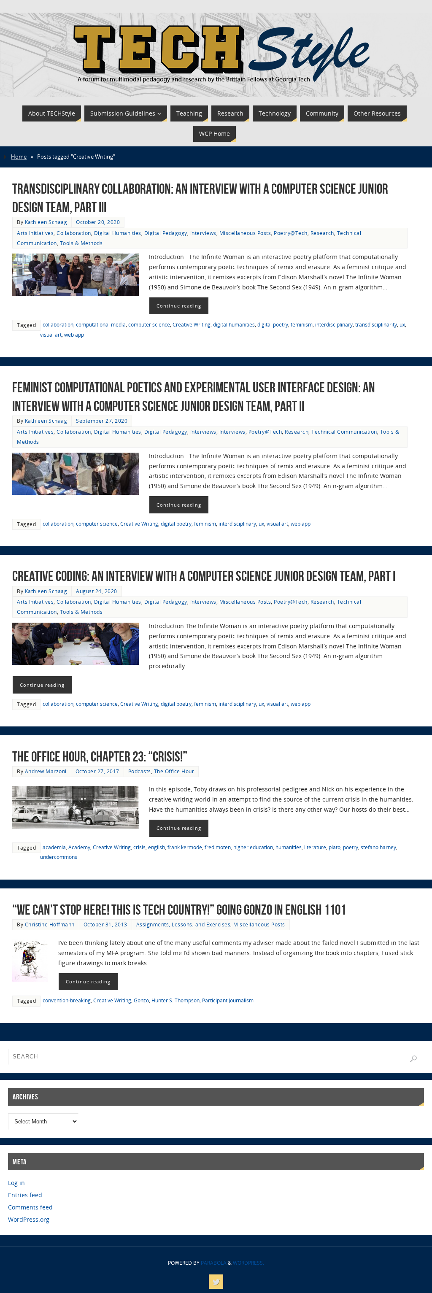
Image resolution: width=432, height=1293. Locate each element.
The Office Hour (174, 771)
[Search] (413, 1059)
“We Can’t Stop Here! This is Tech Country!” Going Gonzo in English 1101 (179, 910)
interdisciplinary (334, 324)
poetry (350, 847)
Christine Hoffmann (50, 924)
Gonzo (141, 1000)
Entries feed (25, 1195)
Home (19, 156)
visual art (51, 334)
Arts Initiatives (35, 232)
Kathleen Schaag (46, 222)
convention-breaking (67, 1000)
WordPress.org (28, 1219)
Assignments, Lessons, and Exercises (183, 924)
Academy (79, 847)
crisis (139, 847)
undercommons (58, 856)
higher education (253, 847)
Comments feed (30, 1207)
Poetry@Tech (291, 232)
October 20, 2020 (98, 222)
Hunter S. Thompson (175, 1000)
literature (315, 847)
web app (74, 334)
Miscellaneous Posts (245, 232)
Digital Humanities (117, 232)
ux (402, 324)
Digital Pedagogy (165, 232)
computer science (149, 324)
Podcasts (139, 771)
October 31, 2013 (105, 924)
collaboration (58, 324)
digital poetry (272, 324)
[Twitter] (216, 1281)
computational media (101, 324)
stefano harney (378, 847)
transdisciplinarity (376, 324)
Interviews (203, 232)
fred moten (218, 847)
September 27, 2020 (101, 420)
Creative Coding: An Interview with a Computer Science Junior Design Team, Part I (203, 576)
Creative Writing (192, 324)
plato (334, 847)
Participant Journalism (228, 1000)
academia (54, 847)
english (156, 847)
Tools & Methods (81, 243)
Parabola (214, 1262)
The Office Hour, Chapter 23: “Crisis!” (99, 756)
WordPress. (248, 1262)
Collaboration (74, 232)
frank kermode (184, 847)
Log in (16, 1183)
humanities (288, 847)
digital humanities (234, 324)
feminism (302, 324)
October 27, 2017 (97, 771)
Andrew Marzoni (46, 771)
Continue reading (179, 305)
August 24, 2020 (96, 591)
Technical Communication (344, 431)
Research (322, 232)
